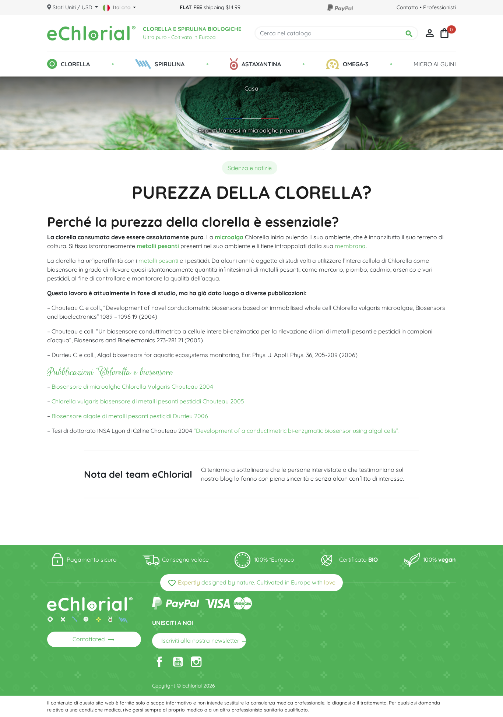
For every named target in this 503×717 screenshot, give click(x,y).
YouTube (177, 661)
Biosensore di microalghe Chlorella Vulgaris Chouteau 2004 (132, 386)
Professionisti (439, 7)
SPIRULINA (169, 64)
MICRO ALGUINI (435, 64)
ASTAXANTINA (261, 64)
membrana (350, 246)
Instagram (196, 661)
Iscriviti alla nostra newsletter (203, 641)
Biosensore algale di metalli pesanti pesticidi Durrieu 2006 (130, 416)
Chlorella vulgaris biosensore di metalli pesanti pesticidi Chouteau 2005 (148, 401)
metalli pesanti (158, 246)
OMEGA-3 (355, 64)
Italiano (122, 7)
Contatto (407, 7)
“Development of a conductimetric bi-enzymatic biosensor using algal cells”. (297, 430)
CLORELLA (75, 64)
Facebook (159, 661)
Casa (251, 88)
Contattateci (94, 639)
